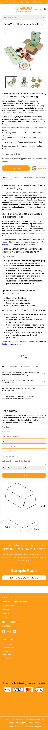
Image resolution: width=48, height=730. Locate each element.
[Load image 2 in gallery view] (24, 82)
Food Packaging (8, 644)
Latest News (6, 655)
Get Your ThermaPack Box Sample (24, 578)
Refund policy (34, 723)
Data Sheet (27, 177)
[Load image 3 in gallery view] (36, 82)
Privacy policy (21, 723)
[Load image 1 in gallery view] (11, 82)
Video (17, 177)
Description (7, 177)
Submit (24, 475)
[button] (2, 9)
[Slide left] (2, 82)
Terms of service (15, 727)
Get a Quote (16, 168)
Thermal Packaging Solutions (22, 719)
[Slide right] (45, 82)
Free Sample (6, 651)
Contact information (32, 727)
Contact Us (6, 658)
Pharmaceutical (8, 648)
